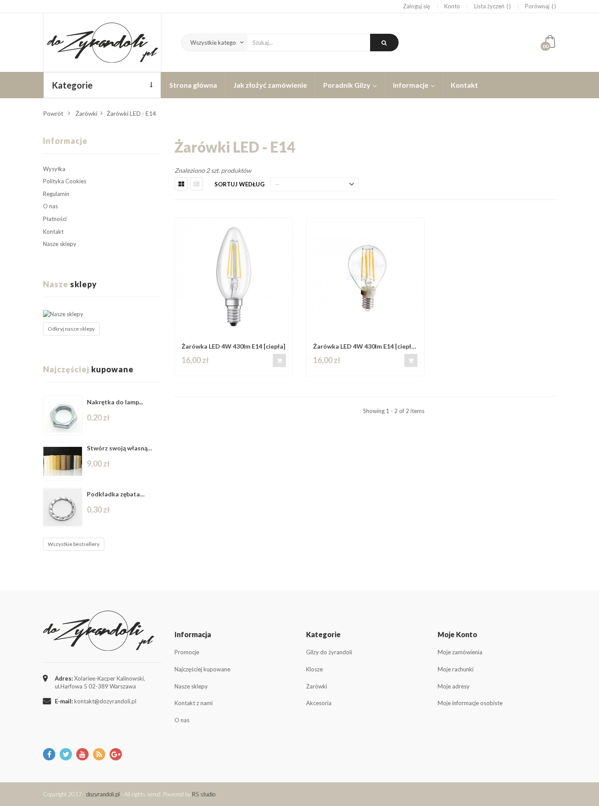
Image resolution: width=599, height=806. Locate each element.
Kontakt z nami (194, 702)
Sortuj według (239, 184)
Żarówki (316, 686)
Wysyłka (54, 168)
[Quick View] (283, 228)
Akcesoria (319, 702)
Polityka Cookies (64, 181)
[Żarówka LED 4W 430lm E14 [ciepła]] (233, 276)
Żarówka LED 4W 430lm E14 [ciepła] (233, 346)
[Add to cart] (279, 360)
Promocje (187, 652)
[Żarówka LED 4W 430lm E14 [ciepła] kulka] (365, 276)
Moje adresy (454, 686)
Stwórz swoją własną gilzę (117, 448)
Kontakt (53, 231)
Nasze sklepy (59, 243)
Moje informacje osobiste (470, 702)
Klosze (314, 669)
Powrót (53, 113)
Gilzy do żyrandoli (329, 652)
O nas (50, 206)
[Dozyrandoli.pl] (102, 42)
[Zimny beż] (62, 461)
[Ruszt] (181, 183)
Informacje (65, 141)
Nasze (70, 284)
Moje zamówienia (460, 652)
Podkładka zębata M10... (113, 494)
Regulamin (56, 193)
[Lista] (196, 183)
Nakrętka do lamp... (115, 402)
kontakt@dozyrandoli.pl (105, 701)
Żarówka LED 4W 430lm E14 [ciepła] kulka (365, 346)
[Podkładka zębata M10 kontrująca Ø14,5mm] (62, 507)
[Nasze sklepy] (102, 314)
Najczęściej (88, 369)
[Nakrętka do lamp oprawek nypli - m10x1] (62, 415)
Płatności (55, 218)
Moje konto (457, 634)
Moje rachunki (456, 669)
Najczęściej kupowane (202, 669)
